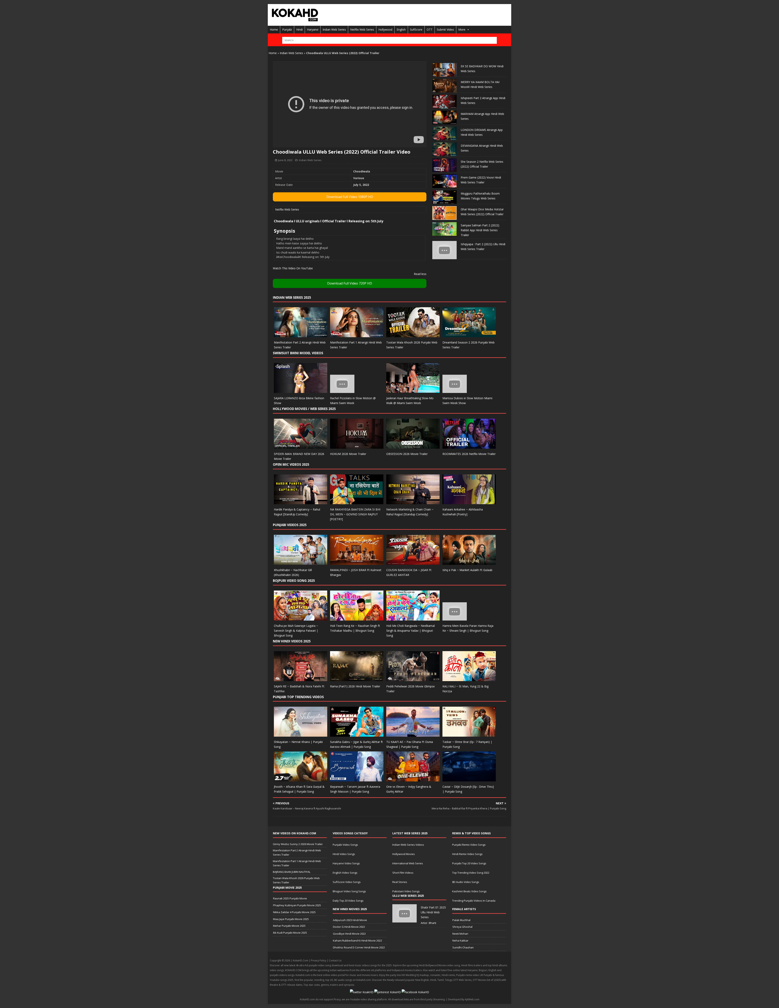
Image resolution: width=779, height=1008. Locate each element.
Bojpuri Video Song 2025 (294, 580)
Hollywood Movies (403, 854)
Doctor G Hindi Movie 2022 (349, 927)
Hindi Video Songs (344, 854)
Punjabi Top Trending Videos (298, 697)
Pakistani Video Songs (406, 891)
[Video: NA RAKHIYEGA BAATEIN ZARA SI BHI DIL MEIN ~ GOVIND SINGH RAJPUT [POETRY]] (356, 502)
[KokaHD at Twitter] (361, 992)
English (401, 29)
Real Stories (399, 882)
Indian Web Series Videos (408, 844)
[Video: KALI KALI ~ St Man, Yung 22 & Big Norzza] (469, 679)
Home (274, 29)
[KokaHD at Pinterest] (387, 992)
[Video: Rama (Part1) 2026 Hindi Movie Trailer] (356, 679)
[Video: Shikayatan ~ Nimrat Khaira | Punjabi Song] (300, 734)
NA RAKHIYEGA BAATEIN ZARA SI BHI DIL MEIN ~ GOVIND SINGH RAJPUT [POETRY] (355, 514)
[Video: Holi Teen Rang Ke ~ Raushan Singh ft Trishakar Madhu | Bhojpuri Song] (356, 618)
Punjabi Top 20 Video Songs (469, 863)
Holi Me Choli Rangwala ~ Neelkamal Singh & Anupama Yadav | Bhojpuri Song (410, 630)
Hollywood (385, 29)
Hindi (299, 29)
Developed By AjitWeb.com (463, 999)
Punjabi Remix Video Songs (469, 844)
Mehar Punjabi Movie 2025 (289, 926)
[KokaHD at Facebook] (415, 992)
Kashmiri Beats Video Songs (469, 891)
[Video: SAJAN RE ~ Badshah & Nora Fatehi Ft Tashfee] (300, 679)
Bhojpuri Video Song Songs (349, 891)
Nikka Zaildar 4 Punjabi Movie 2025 (294, 912)
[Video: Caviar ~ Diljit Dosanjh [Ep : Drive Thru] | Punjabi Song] (469, 779)
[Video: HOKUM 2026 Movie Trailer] (356, 446)
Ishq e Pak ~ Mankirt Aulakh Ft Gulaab (467, 570)
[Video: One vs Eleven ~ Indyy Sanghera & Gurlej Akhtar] (413, 779)
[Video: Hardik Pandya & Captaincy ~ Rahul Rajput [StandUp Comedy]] (300, 502)
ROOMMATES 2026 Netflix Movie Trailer (469, 454)
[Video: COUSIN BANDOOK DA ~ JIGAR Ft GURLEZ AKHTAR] (413, 562)
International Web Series (407, 863)
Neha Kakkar (460, 940)
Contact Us (335, 960)
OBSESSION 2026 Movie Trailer (407, 454)
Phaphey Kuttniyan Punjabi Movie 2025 (297, 905)
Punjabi (287, 29)
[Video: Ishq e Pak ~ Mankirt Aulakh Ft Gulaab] (469, 562)
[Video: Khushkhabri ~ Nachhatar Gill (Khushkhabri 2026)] (300, 562)
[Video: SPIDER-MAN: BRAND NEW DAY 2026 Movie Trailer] (300, 446)
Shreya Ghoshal (462, 927)
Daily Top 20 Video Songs (348, 900)
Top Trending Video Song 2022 (470, 872)
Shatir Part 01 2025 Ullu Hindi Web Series (433, 912)
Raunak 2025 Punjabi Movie (290, 898)
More (461, 29)
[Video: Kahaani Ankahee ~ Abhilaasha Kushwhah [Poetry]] (469, 502)
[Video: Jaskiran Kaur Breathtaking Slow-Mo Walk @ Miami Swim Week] (413, 391)
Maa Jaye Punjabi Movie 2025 (291, 919)
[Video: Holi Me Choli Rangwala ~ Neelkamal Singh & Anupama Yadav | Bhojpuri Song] (413, 618)
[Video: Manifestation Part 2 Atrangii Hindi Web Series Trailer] (300, 335)
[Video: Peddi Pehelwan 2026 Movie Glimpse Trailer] (413, 679)
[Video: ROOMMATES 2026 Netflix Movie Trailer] (469, 446)
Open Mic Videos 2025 (291, 464)
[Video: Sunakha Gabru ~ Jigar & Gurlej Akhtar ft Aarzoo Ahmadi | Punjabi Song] (356, 734)
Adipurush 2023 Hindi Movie (350, 920)
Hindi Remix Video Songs (467, 854)
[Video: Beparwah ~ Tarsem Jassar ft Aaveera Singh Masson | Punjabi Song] (356, 779)
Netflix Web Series (362, 29)
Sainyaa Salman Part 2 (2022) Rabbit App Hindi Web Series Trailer (480, 230)
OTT (430, 29)
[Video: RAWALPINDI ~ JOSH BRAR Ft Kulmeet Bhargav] (356, 562)
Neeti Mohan (460, 933)
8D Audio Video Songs (465, 882)
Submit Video (445, 29)
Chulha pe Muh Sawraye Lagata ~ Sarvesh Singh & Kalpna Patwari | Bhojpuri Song (296, 630)
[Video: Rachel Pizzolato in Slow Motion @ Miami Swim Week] (342, 391)
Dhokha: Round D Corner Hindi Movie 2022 (359, 947)
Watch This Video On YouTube (293, 268)
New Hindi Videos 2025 (292, 641)
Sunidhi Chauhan (463, 947)
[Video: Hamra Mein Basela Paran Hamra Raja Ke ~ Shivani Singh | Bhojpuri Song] (454, 618)
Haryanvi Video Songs (346, 863)
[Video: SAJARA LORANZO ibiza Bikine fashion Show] (300, 391)
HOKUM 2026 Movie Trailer (348, 454)
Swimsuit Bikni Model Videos (298, 353)
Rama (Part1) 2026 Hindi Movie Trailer (355, 686)
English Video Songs (345, 872)
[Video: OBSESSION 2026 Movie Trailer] (413, 446)
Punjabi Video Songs (345, 844)
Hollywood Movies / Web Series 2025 (304, 409)
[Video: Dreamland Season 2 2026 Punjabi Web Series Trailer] (469, 335)
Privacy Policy (318, 960)
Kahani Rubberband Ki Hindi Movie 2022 (357, 940)
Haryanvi (312, 29)
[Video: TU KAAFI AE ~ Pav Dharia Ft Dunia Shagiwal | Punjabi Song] (413, 734)
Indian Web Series (334, 29)
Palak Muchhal (461, 920)
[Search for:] (389, 40)
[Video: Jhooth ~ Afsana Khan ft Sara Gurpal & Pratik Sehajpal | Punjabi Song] (300, 779)
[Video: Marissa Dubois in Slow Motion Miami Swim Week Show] (454, 391)
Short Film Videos (402, 872)
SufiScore (416, 29)
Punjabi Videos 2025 (290, 525)
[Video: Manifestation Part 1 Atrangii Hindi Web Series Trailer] (356, 335)
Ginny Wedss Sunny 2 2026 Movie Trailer (298, 844)
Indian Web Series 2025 (292, 297)
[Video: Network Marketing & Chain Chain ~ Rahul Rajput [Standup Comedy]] (413, 502)
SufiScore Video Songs (347, 882)
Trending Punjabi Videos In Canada (473, 900)
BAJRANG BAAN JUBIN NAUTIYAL (291, 872)
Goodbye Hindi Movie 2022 (349, 933)
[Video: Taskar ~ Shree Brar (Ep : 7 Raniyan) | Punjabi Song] (469, 734)
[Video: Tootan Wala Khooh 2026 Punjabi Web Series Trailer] (413, 335)
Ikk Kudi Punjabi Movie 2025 (290, 932)
